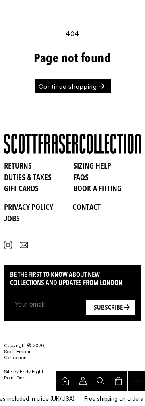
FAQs (81, 178)
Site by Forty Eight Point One (23, 374)
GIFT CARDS (21, 189)
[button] (136, 381)
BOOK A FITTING (97, 189)
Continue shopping (68, 86)
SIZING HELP (92, 167)
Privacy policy (28, 208)
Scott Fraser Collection (17, 354)
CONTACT (86, 208)
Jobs (12, 219)
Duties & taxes (28, 178)
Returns (18, 167)
